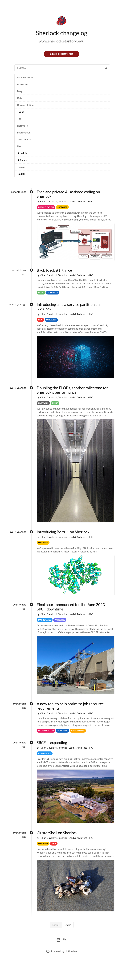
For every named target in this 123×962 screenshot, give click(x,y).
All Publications (25, 77)
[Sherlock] (61, 21)
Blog (19, 91)
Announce (22, 84)
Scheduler (22, 153)
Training (21, 167)
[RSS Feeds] (64, 939)
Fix (19, 118)
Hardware (22, 125)
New (19, 146)
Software (22, 160)
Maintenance (24, 139)
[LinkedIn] (60, 939)
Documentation (25, 105)
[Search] (106, 68)
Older (68, 924)
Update (21, 173)
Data (19, 98)
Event (20, 111)
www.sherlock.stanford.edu (61, 41)
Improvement (24, 132)
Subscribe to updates (61, 54)
